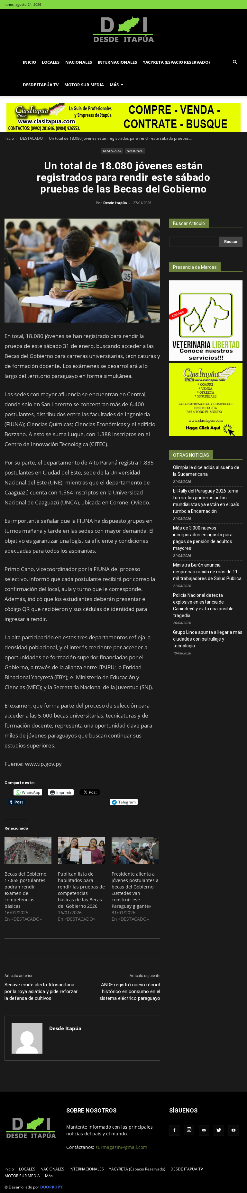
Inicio (29, 62)
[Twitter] (219, 1130)
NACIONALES (78, 62)
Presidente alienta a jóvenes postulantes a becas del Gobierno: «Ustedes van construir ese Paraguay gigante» (135, 890)
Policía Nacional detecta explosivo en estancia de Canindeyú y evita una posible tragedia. (203, 605)
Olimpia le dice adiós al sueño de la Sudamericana (206, 471)
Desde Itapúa (115, 202)
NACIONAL (135, 150)
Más (114, 85)
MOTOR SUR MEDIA (84, 85)
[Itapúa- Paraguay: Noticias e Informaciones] (123, 30)
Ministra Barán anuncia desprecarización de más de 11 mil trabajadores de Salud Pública (207, 571)
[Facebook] (174, 1130)
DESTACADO (31, 138)
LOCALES (50, 62)
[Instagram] (189, 1130)
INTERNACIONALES (117, 62)
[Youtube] (233, 1130)
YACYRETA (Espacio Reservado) (176, 62)
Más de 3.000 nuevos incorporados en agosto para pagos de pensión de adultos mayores (203, 538)
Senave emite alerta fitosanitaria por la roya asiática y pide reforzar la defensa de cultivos (41, 991)
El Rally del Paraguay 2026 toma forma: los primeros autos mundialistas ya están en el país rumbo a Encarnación (206, 501)
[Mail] (204, 1130)
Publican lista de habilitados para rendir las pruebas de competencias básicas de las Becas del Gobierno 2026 (81, 890)
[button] (234, 62)
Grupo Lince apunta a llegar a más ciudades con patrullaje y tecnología (207, 639)
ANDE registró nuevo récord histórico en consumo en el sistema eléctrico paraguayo (129, 991)
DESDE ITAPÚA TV (41, 85)
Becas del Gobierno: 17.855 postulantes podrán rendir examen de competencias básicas (26, 890)
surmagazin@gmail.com (121, 1147)
